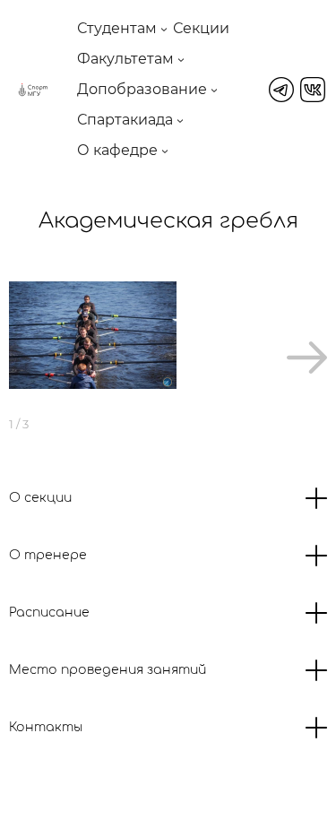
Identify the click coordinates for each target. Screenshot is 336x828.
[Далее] (307, 357)
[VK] (312, 89)
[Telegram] (281, 89)
